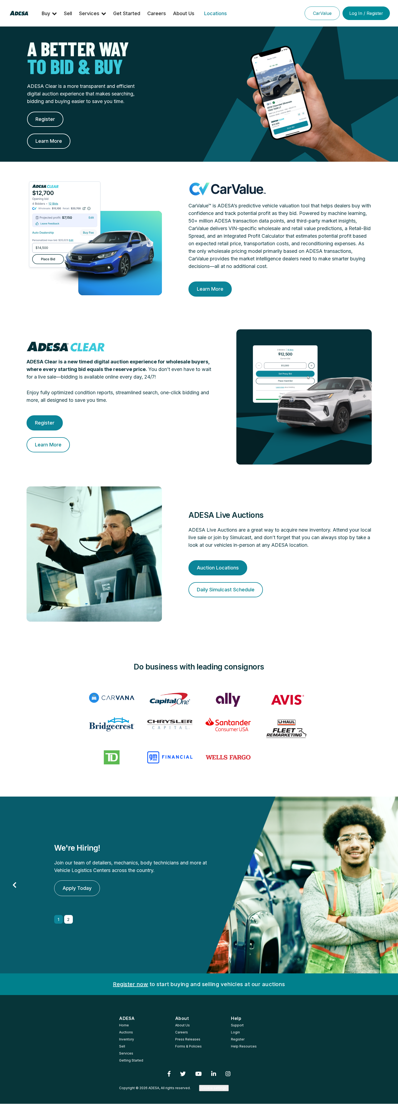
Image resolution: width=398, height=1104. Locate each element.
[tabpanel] (199, 885)
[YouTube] (198, 1074)
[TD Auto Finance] (112, 757)
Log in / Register (366, 13)
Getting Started (131, 1060)
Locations (215, 13)
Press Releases (187, 1039)
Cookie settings (214, 1088)
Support (237, 1025)
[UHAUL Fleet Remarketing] (286, 728)
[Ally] (228, 700)
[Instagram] (228, 1074)
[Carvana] (112, 698)
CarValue (322, 13)
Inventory (126, 1039)
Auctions (126, 1032)
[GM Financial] (170, 757)
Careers (156, 13)
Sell (68, 13)
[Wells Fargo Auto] (228, 757)
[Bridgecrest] (112, 724)
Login (235, 1032)
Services (89, 13)
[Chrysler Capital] (170, 724)
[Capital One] (170, 700)
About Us (183, 13)
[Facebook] (169, 1074)
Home (124, 1025)
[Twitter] (183, 1074)
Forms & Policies (188, 1046)
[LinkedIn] (213, 1074)
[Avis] (286, 700)
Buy (46, 13)
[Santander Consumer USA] (228, 724)
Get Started (126, 13)
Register (237, 1039)
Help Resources (244, 1046)
